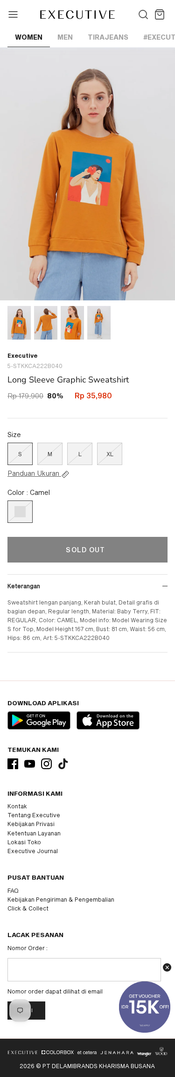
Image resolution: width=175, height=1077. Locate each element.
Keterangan (23, 586)
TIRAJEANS (108, 37)
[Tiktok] (63, 763)
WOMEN (28, 37)
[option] (87, 174)
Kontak (17, 806)
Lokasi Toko (24, 842)
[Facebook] (12, 763)
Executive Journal (32, 851)
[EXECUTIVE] (77, 14)
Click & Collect (28, 908)
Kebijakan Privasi (31, 823)
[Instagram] (46, 763)
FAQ (13, 890)
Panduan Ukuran (34, 473)
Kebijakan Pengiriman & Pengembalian (60, 899)
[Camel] (20, 511)
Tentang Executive (33, 815)
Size (14, 434)
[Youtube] (29, 763)
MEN (65, 37)
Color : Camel (28, 492)
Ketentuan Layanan (34, 833)
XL (109, 454)
